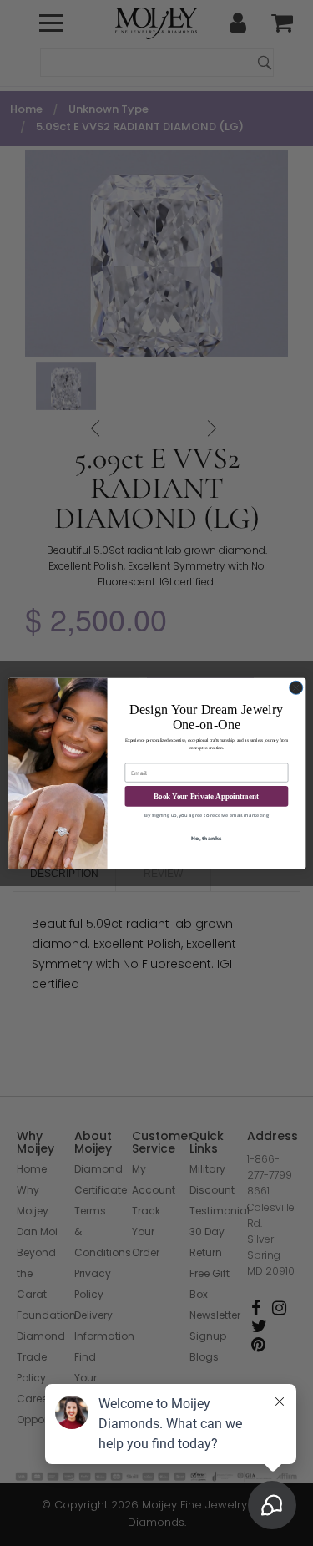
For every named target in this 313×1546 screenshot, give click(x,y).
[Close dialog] (295, 687)
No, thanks (206, 838)
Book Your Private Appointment (206, 796)
